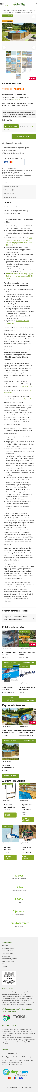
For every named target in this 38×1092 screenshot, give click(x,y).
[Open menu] (36, 4)
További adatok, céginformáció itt (12, 1064)
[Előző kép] (4, 47)
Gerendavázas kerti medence (17, 170)
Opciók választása (10, 699)
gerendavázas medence (27, 173)
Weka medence (16, 177)
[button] (33, 16)
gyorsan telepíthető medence (10, 175)
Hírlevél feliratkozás (8, 951)
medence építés (6, 177)
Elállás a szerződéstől (8, 964)
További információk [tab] (11, 186)
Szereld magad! (6, 956)
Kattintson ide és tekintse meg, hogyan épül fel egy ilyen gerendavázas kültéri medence (19, 276)
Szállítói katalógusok (8, 948)
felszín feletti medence (13, 173)
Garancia (4, 966)
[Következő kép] (33, 47)
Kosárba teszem (24, 136)
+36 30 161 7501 (27, 1060)
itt (14, 330)
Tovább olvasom (25, 857)
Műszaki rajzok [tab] (9, 193)
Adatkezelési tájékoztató (9, 958)
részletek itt (16, 99)
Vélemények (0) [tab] (9, 190)
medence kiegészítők (24, 399)
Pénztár (6, 5)
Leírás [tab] (6, 183)
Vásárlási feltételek (8, 961)
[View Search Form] (32, 4)
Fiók (6, 3)
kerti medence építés (25, 175)
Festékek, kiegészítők (25, 386)
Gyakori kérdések (7, 953)
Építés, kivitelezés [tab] (10, 197)
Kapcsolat (5, 945)
